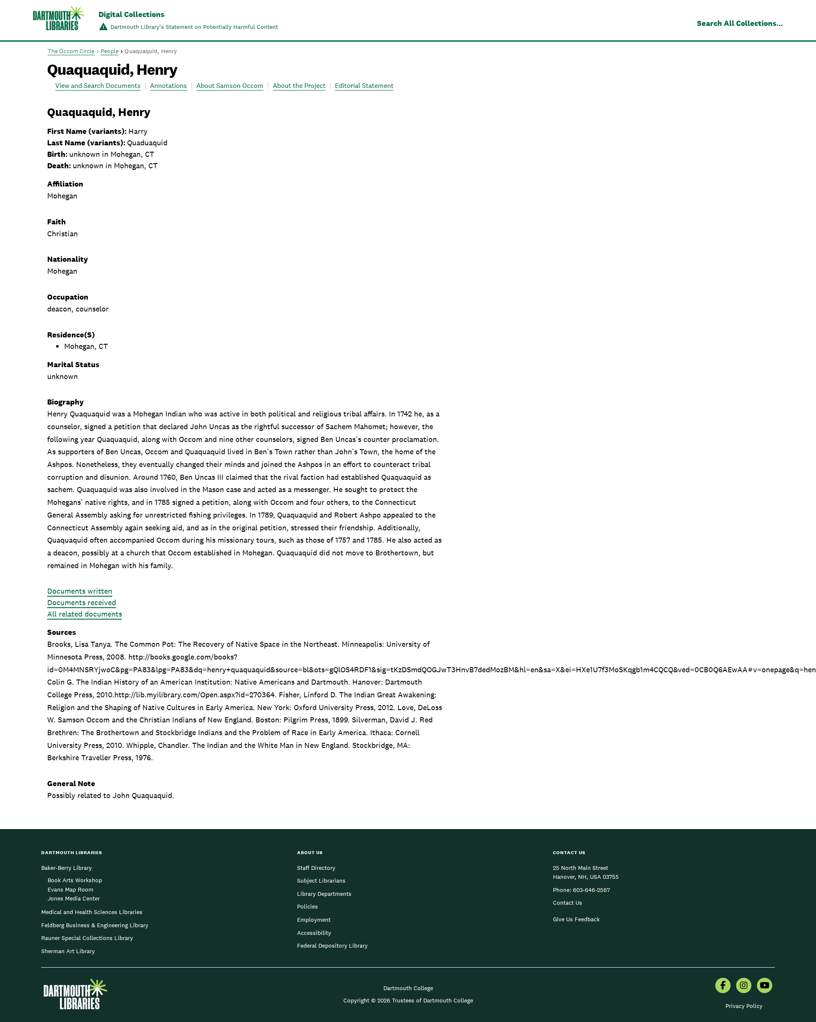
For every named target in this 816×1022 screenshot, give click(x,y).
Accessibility (314, 933)
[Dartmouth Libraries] (58, 21)
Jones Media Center (74, 898)
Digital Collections (131, 14)
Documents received (81, 602)
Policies (307, 906)
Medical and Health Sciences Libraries (91, 912)
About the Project (299, 85)
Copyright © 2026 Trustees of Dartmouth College (408, 1000)
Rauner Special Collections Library (87, 938)
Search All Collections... (740, 23)
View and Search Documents (98, 85)
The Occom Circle (71, 51)
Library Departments (324, 893)
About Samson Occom (230, 85)
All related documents (84, 614)
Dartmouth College (408, 988)
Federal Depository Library (332, 945)
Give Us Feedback (576, 919)
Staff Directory (316, 868)
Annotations (168, 85)
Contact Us (567, 902)
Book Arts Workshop (75, 880)
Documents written (79, 591)
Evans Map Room (71, 889)
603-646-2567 (591, 890)
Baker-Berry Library (66, 868)
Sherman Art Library (68, 951)
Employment (314, 919)
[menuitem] (723, 986)
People (110, 51)
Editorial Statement (364, 85)
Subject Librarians (321, 880)
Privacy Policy (743, 1006)
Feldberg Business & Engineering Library (94, 925)
